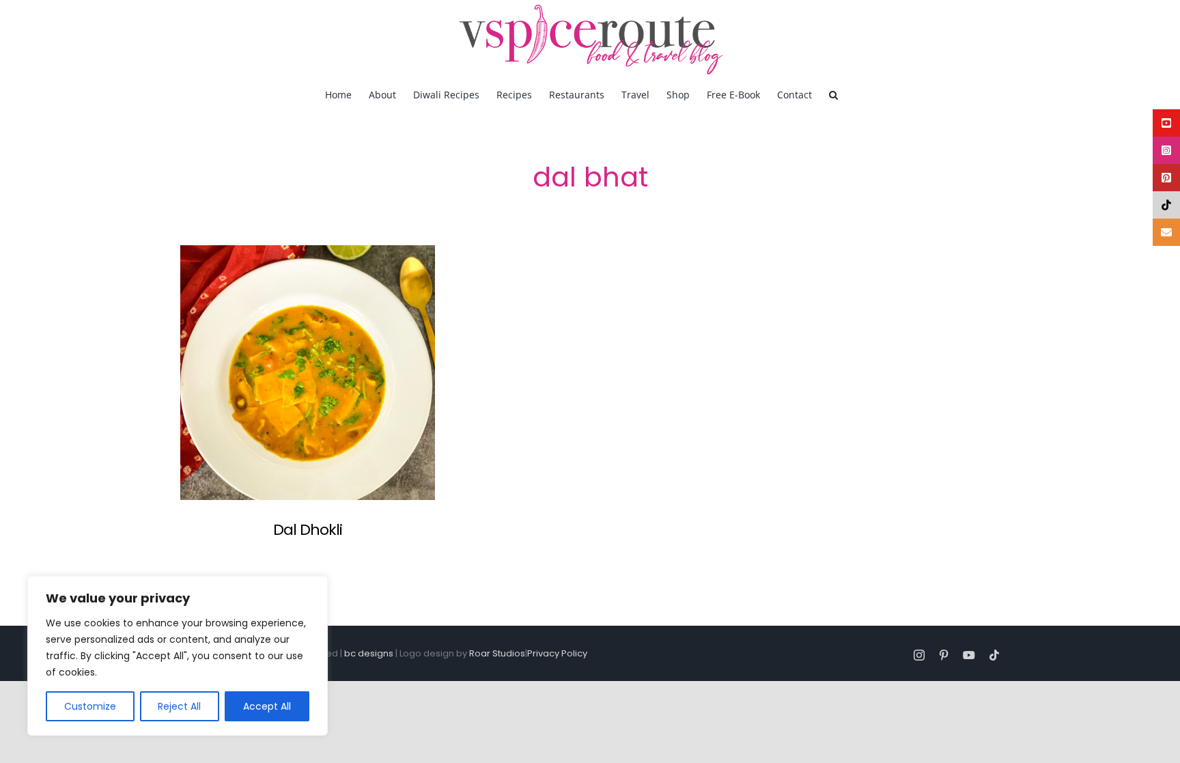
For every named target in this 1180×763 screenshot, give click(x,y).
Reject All (179, 706)
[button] (833, 94)
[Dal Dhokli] (307, 372)
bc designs (368, 653)
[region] (177, 656)
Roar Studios (497, 653)
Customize (90, 706)
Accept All (267, 706)
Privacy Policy (557, 653)
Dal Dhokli (307, 529)
